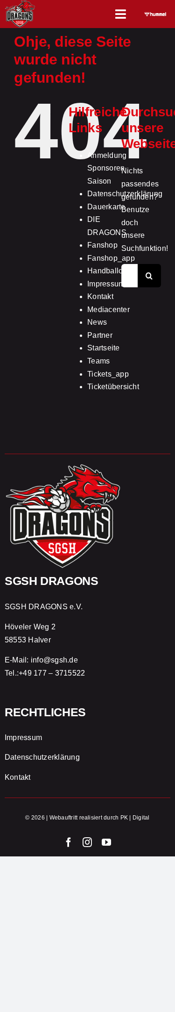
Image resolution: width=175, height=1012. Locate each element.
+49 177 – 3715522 (52, 673)
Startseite (103, 348)
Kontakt (100, 296)
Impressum (106, 284)
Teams (98, 361)
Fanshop (102, 245)
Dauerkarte (106, 207)
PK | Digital (135, 817)
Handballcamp (112, 271)
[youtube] (106, 842)
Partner (99, 335)
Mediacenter (108, 310)
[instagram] (87, 842)
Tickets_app (108, 374)
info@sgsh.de (54, 660)
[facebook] (68, 842)
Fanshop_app (111, 258)
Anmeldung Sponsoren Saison (106, 168)
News (97, 322)
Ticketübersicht (113, 387)
